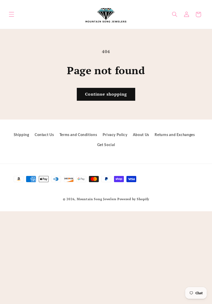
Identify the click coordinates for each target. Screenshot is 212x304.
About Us (141, 135)
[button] (11, 14)
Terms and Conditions (78, 135)
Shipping (21, 135)
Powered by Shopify (133, 199)
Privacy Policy (115, 135)
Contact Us (44, 135)
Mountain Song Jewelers (97, 199)
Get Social (106, 145)
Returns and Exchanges (175, 135)
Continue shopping (106, 94)
